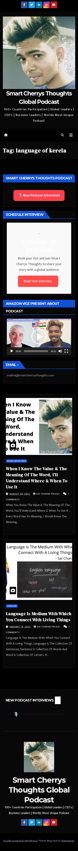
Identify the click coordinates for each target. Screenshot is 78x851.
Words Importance (16, 461)
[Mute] (60, 351)
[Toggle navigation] (71, 135)
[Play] (12, 351)
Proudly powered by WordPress (20, 841)
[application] (39, 337)
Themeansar (67, 841)
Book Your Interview (38, 281)
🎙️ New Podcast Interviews (39, 195)
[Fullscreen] (66, 351)
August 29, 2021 (19, 494)
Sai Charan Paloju (48, 494)
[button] (62, 135)
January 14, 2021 (20, 627)
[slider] (36, 351)
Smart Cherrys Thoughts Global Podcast (39, 789)
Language (11, 606)
